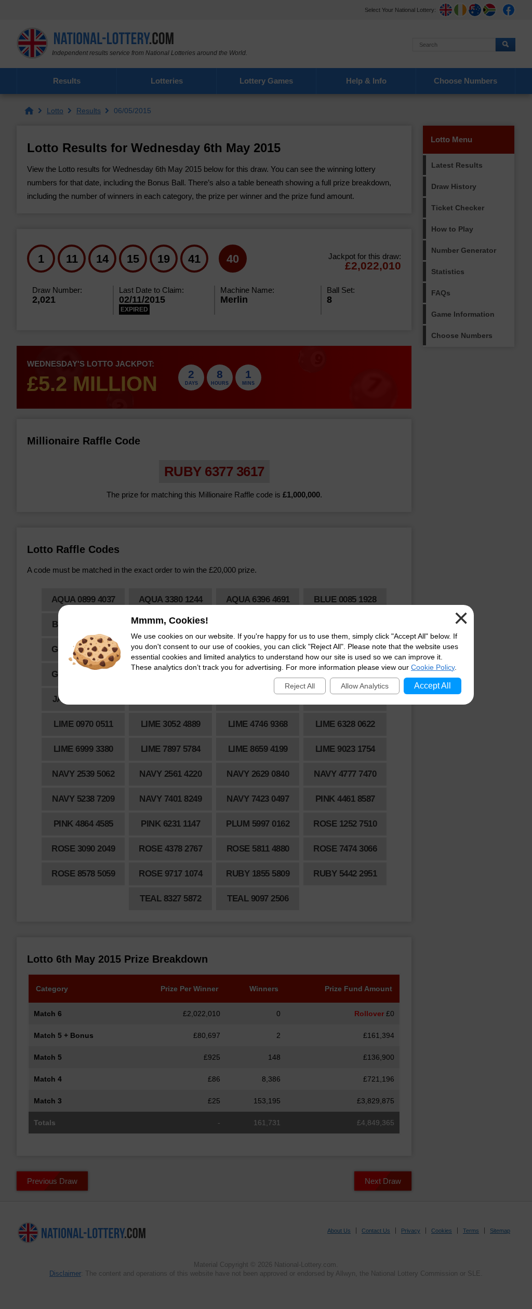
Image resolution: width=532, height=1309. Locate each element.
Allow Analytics (365, 686)
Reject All (300, 686)
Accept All (432, 685)
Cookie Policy (433, 667)
